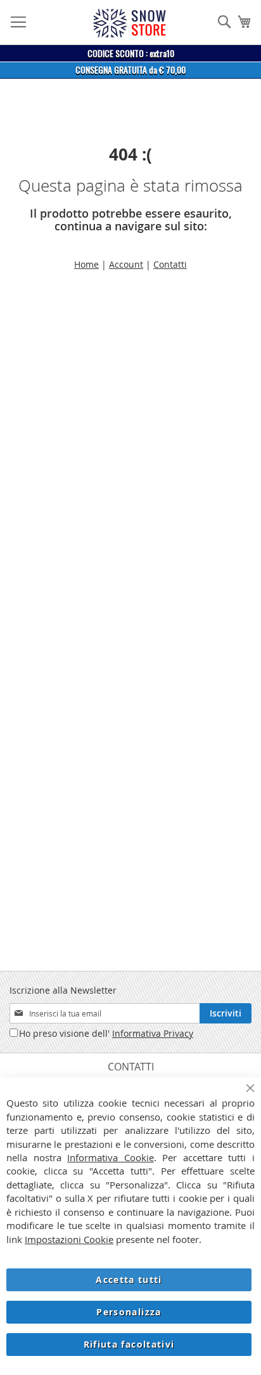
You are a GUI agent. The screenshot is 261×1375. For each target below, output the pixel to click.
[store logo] (129, 23)
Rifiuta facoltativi (129, 1344)
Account (126, 264)
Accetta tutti (129, 1279)
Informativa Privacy (152, 1033)
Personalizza (128, 1312)
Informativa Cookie (110, 1157)
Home (86, 264)
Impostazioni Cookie (69, 1239)
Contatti (170, 264)
